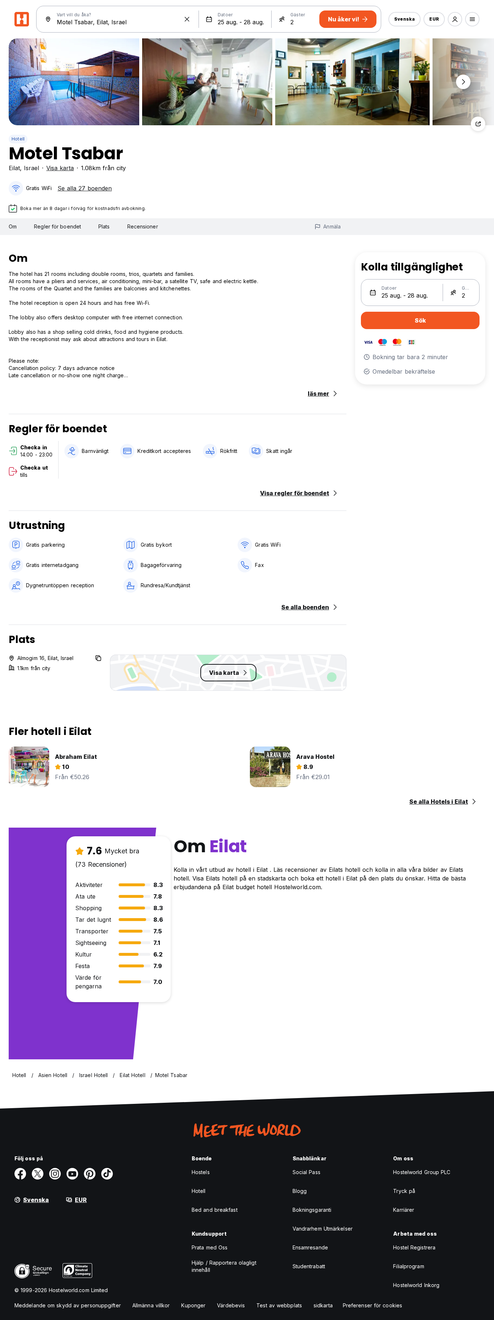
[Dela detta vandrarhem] (478, 124)
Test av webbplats (279, 1305)
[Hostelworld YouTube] (72, 1174)
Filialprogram (408, 1266)
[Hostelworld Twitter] (37, 1174)
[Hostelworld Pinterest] (89, 1174)
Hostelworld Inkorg (416, 1285)
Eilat (14, 168)
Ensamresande (310, 1247)
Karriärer (403, 1210)
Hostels (201, 1172)
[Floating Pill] (463, 82)
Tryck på (404, 1191)
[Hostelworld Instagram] (55, 1174)
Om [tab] (13, 226)
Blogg (300, 1191)
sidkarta (323, 1305)
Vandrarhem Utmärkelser (323, 1229)
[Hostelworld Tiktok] (107, 1174)
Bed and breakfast (215, 1210)
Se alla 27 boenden (85, 188)
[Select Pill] (455, 19)
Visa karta (60, 168)
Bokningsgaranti (312, 1210)
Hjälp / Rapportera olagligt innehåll (224, 1266)
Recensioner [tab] (142, 226)
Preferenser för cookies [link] (372, 1305)
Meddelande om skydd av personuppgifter (67, 1305)
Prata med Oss (209, 1247)
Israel (31, 168)
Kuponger (193, 1305)
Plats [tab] (104, 226)
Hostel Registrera (414, 1247)
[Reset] (187, 19)
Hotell (18, 139)
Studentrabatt (309, 1266)
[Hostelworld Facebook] (20, 1174)
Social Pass (306, 1172)
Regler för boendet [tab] (57, 226)
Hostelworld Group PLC (421, 1172)
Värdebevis (231, 1305)
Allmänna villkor (151, 1305)
